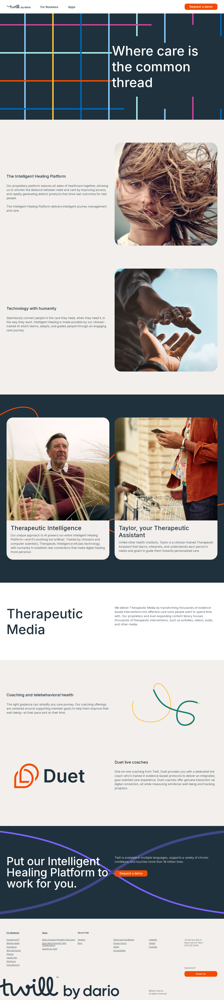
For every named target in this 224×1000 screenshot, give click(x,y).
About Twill (83, 933)
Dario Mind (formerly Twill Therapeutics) (54, 944)
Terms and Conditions (123, 939)
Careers (81, 939)
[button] (49, 7)
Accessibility (119, 950)
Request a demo (201, 6)
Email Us (201, 973)
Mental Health (13, 943)
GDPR (116, 947)
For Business (49, 7)
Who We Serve (14, 950)
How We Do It (13, 965)
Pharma (10, 954)
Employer (11, 961)
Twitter (152, 943)
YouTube (153, 947)
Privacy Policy (120, 943)
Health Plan (12, 957)
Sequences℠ (13, 939)
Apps (71, 7)
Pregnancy (12, 947)
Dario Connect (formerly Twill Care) (58, 939)
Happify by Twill (49, 949)
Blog (80, 943)
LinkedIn (153, 939)
